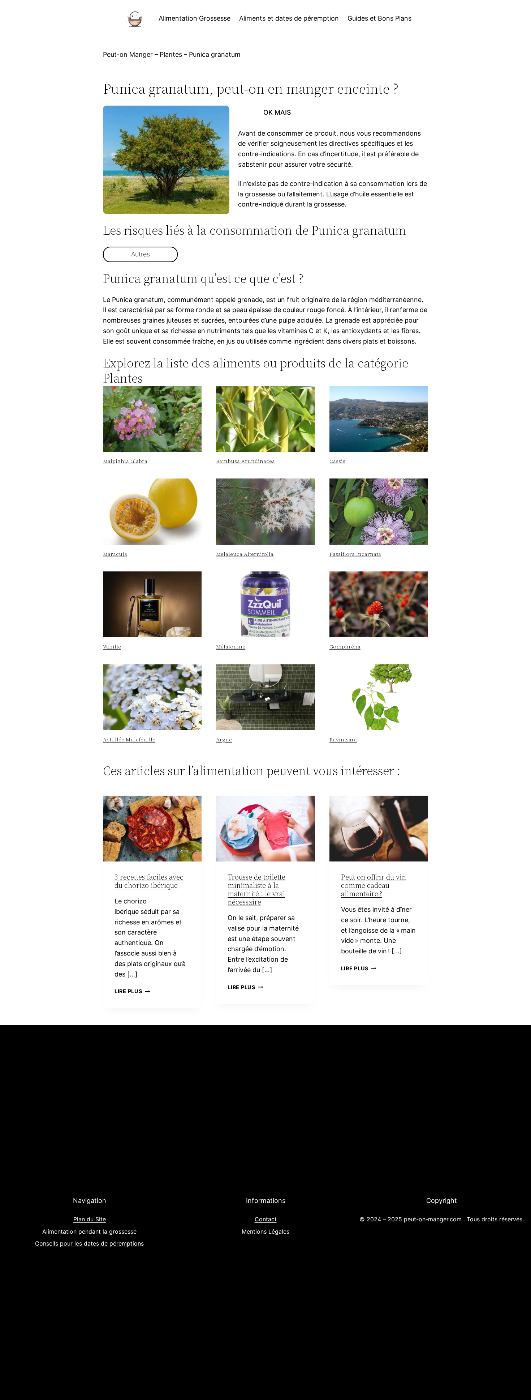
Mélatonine (230, 646)
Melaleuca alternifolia (244, 554)
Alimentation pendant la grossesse (89, 1231)
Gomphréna (345, 646)
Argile (224, 739)
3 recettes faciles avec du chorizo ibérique (149, 881)
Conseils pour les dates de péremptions (89, 1243)
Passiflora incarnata (355, 554)
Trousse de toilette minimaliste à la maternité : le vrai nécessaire (256, 889)
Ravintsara (343, 739)
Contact (266, 1219)
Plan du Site (89, 1219)
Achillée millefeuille (129, 739)
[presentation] (152, 419)
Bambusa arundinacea (245, 461)
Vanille (112, 646)
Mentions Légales (265, 1231)
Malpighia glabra (125, 461)
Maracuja (115, 554)
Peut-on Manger (128, 54)
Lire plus (132, 991)
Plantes (171, 54)
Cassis (337, 461)
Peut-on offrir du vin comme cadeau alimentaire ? (373, 885)
